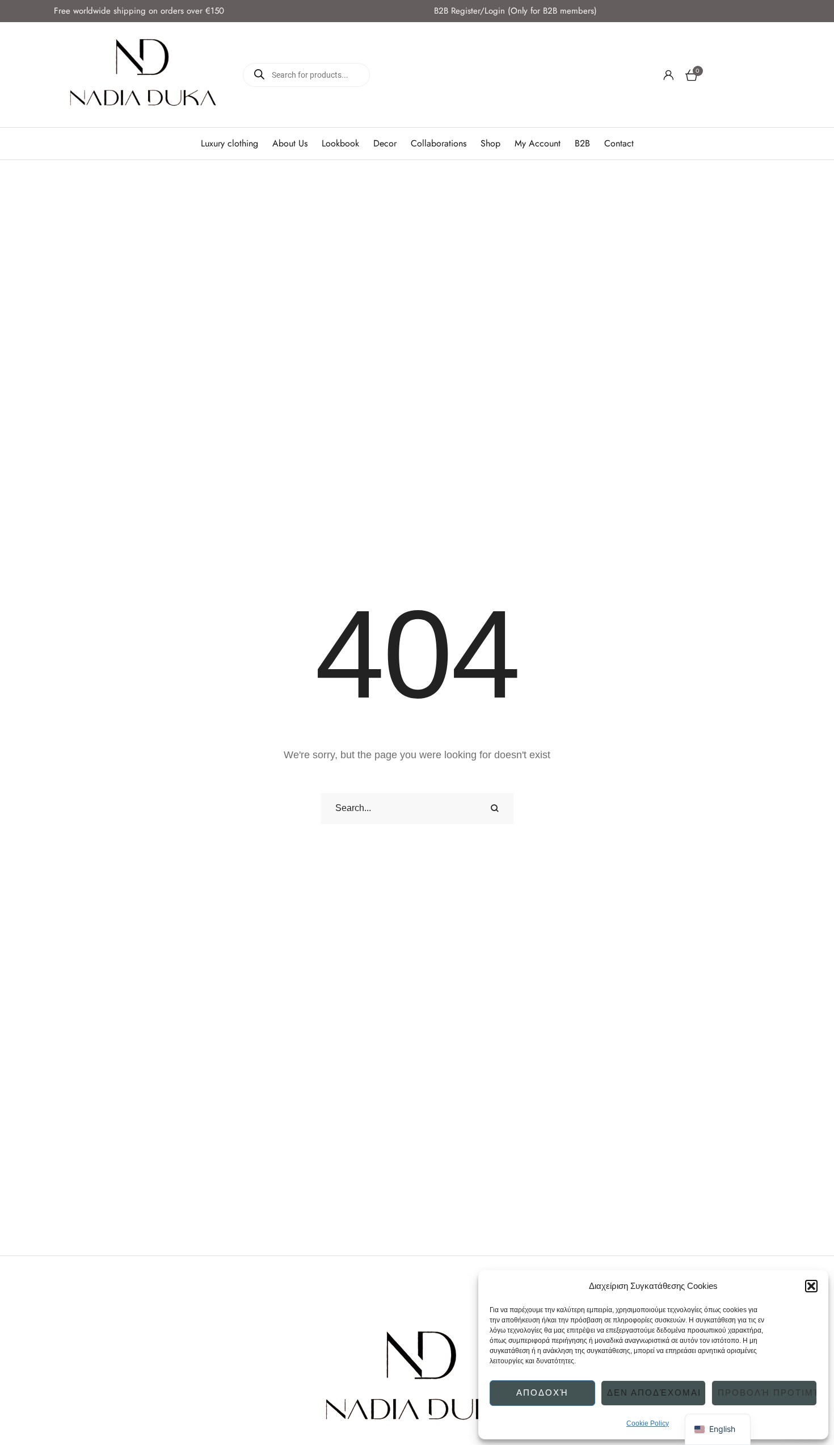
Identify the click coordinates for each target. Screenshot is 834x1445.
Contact (619, 143)
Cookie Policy (647, 1423)
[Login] (668, 75)
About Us (290, 143)
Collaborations (438, 143)
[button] (811, 1286)
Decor (385, 143)
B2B (582, 143)
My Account (538, 143)
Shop (490, 143)
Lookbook (340, 143)
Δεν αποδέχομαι (654, 1392)
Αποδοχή (542, 1392)
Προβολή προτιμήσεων (767, 1392)
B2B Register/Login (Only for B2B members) (515, 11)
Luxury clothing (229, 143)
